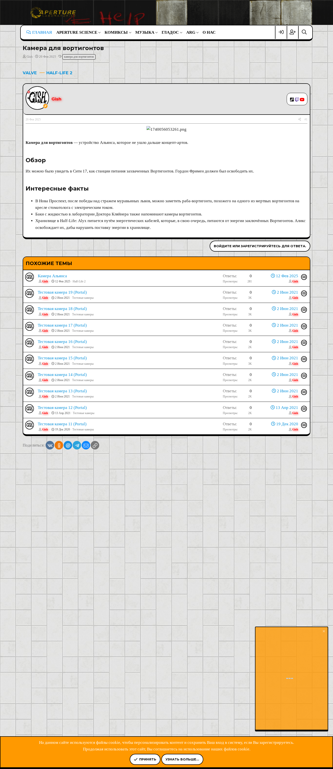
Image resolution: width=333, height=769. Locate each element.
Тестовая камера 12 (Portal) (62, 407)
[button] (78, 32)
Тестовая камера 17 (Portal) (62, 325)
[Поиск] (304, 32)
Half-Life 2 (79, 281)
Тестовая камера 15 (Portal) (62, 358)
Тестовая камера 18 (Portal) (62, 308)
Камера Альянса (52, 276)
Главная (42, 32)
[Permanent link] (48, 160)
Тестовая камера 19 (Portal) (62, 292)
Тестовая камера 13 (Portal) (62, 391)
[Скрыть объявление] (323, 632)
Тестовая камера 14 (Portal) (62, 374)
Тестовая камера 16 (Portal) (62, 341)
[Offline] (28, 91)
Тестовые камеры (83, 297)
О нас (209, 32)
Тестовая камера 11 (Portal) (62, 424)
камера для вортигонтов (79, 56)
